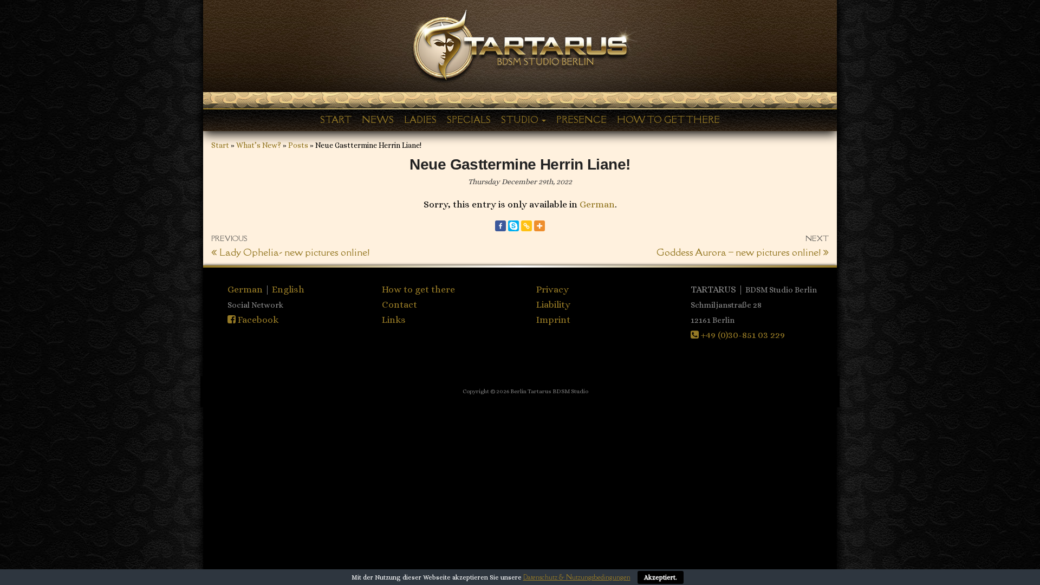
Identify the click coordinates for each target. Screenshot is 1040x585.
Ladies (420, 120)
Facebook (257, 319)
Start (336, 120)
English (288, 289)
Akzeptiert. (660, 577)
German (597, 204)
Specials (469, 120)
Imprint (553, 319)
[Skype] (513, 225)
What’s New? (258, 145)
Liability (553, 304)
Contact (399, 304)
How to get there (668, 120)
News (378, 120)
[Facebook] (500, 225)
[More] (539, 225)
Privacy (552, 289)
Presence (581, 120)
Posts (298, 145)
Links (394, 319)
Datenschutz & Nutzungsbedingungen (576, 577)
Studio (521, 120)
